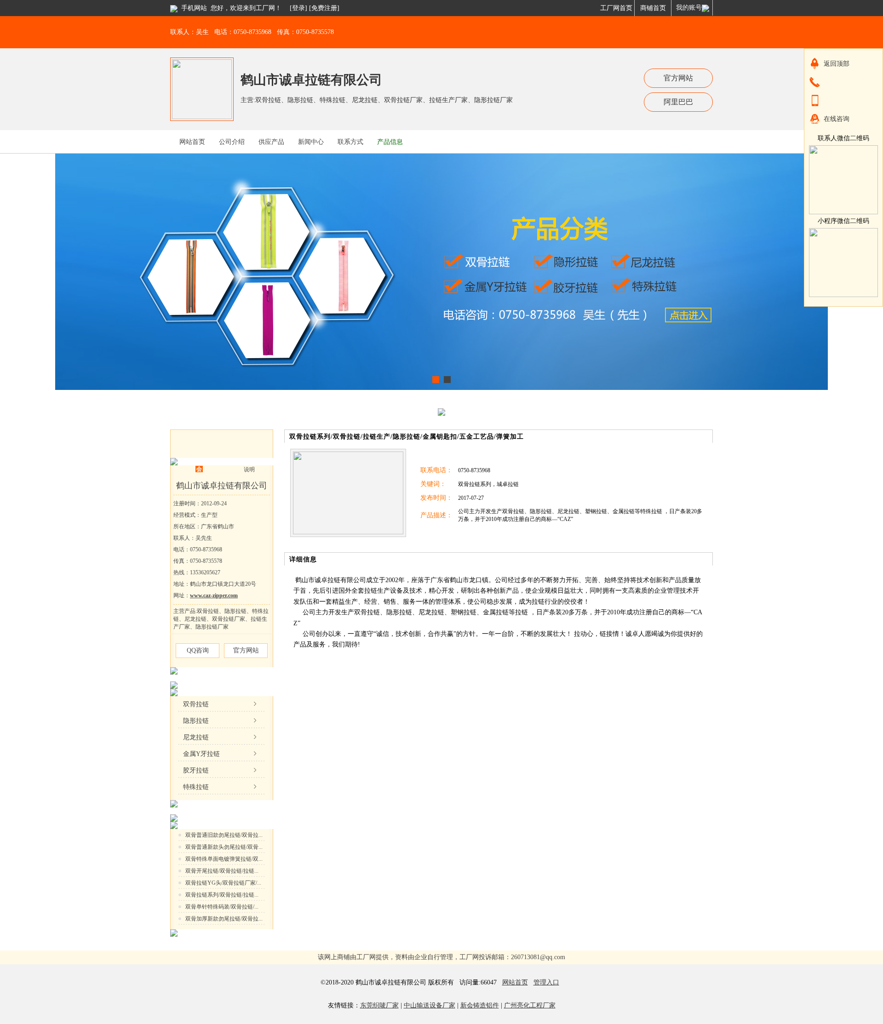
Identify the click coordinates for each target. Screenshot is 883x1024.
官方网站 (678, 78)
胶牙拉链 (196, 770)
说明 (249, 469)
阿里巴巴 (678, 102)
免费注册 (324, 8)
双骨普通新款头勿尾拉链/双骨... (224, 847)
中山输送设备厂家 (429, 1005)
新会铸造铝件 (479, 1005)
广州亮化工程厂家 (530, 1005)
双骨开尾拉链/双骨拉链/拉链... (221, 871)
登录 (298, 8)
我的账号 (689, 7)
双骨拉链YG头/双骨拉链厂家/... (223, 883)
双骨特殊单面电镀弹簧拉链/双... (224, 859)
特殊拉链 (196, 787)
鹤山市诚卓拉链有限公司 (311, 80)
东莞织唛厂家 (379, 1005)
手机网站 (194, 8)
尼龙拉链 (196, 737)
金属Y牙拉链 (201, 753)
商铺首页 (653, 8)
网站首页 (515, 982)
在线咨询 (836, 118)
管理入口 (546, 982)
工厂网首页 (616, 8)
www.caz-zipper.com (214, 595)
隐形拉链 (196, 720)
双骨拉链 (196, 704)
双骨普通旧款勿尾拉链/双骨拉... (224, 835)
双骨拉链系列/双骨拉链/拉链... (221, 895)
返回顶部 (836, 63)
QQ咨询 (198, 650)
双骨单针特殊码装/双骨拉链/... (221, 907)
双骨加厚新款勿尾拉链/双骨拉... (224, 918)
